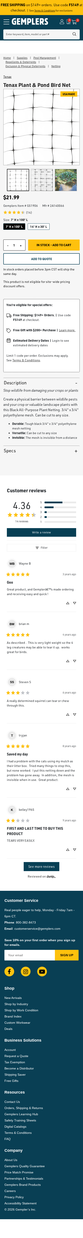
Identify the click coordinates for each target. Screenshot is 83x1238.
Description (15, 382)
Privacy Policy (14, 1197)
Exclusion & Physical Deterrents (25, 66)
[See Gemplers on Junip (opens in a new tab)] (51, 876)
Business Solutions (22, 1040)
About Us (10, 1160)
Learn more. (67, 330)
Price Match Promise (18, 1172)
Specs (10, 450)
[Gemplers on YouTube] (42, 971)
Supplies (22, 57)
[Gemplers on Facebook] (9, 971)
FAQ (7, 1139)
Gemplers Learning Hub (21, 1114)
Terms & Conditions (44, 10)
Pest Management (44, 57)
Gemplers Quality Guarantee (24, 1166)
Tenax (7, 77)
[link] (17, 212)
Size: (15, 220)
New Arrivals (13, 998)
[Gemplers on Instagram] (26, 971)
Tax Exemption (14, 1062)
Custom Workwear (17, 1022)
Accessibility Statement (20, 1203)
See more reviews (41, 866)
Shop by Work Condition (21, 1010)
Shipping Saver (15, 1074)
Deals (8, 1029)
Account (10, 1050)
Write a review (41, 532)
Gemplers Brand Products (22, 1184)
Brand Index (12, 1016)
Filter (44, 547)
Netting (55, 66)
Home (7, 57)
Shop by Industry (16, 1004)
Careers (10, 1191)
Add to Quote (41, 259)
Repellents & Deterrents (21, 62)
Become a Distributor (19, 1068)
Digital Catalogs (15, 1126)
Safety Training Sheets (20, 1120)
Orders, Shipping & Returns (23, 1108)
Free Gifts (11, 1081)
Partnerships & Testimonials (23, 1178)
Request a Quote (16, 1056)
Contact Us (12, 1102)
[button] (58, 502)
